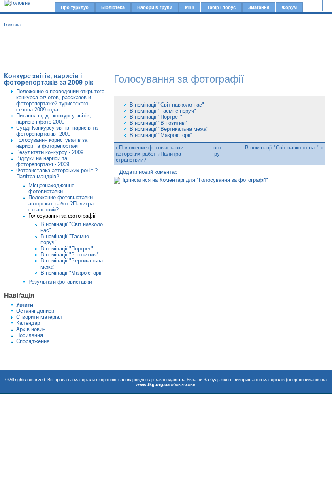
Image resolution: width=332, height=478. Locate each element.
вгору (217, 151)
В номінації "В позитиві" (69, 255)
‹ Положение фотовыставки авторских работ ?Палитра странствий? (149, 154)
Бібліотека (113, 7)
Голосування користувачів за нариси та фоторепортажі (51, 143)
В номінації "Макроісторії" (72, 273)
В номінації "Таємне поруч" (163, 111)
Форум (289, 7)
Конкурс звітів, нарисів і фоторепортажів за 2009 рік (48, 79)
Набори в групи (154, 7)
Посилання (29, 335)
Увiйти (24, 305)
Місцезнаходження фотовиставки (51, 188)
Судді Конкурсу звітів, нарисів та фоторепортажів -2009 (57, 131)
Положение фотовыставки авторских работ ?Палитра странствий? (61, 203)
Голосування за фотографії (62, 216)
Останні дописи (35, 311)
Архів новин (30, 329)
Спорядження (32, 341)
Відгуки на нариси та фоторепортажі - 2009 (42, 161)
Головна (12, 24)
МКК (189, 7)
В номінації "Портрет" (66, 248)
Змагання (258, 7)
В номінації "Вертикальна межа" (169, 129)
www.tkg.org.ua (153, 384)
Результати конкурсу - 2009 (49, 152)
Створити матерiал (39, 317)
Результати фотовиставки (60, 282)
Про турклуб (75, 7)
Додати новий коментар (148, 172)
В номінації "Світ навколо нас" (167, 105)
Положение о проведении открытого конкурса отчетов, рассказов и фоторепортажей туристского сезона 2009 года (60, 100)
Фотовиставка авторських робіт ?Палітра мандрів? (57, 173)
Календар (28, 323)
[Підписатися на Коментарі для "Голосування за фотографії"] (191, 180)
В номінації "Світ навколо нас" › (284, 148)
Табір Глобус (221, 7)
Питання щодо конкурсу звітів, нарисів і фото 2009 (53, 119)
